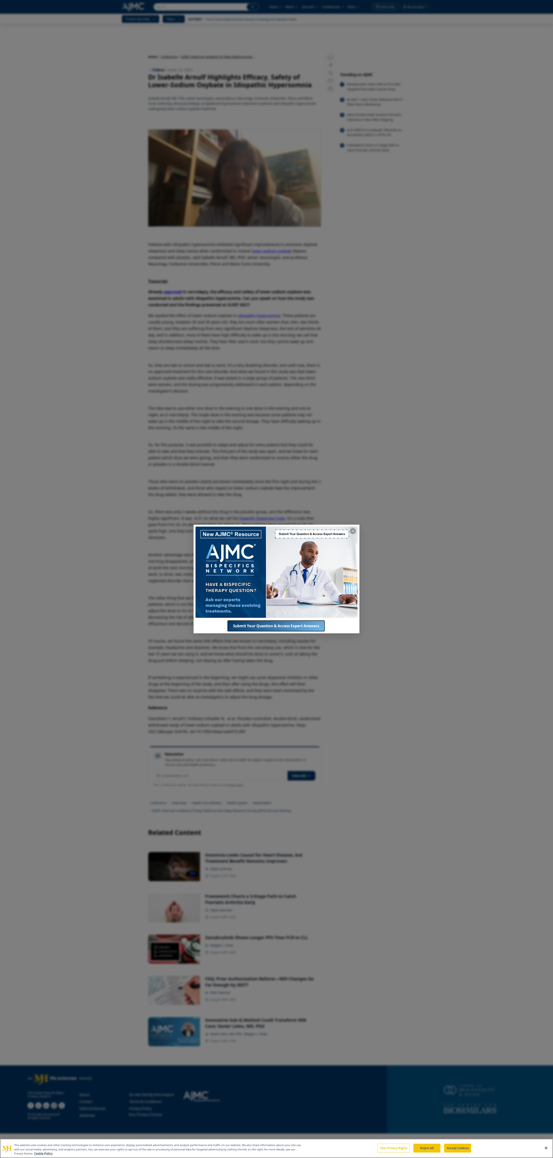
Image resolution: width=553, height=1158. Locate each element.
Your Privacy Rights (393, 1148)
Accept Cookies (458, 1148)
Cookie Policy (43, 1153)
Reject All (427, 1148)
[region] (276, 1148)
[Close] (546, 1148)
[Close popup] (353, 531)
